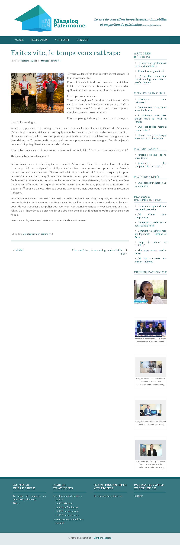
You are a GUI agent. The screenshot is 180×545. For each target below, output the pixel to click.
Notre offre (62, 40)
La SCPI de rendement (67, 515)
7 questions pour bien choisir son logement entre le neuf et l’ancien (150, 79)
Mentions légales (102, 538)
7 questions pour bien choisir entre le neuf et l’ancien (150, 118)
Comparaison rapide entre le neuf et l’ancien (150, 109)
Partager (138, 496)
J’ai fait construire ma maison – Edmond (150, 260)
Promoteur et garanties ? (151, 71)
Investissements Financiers (68, 496)
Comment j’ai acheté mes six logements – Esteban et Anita (150, 234)
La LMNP (19, 250)
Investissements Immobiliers (69, 519)
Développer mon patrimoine (37, 234)
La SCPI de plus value (67, 511)
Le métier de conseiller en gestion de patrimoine (29, 498)
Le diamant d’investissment (108, 496)
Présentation (39, 40)
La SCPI (59, 499)
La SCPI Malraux (64, 503)
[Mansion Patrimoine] (49, 18)
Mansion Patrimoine (50, 61)
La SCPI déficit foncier (67, 507)
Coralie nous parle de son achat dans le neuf (150, 224)
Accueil (19, 40)
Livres (16, 503)
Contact (82, 40)
